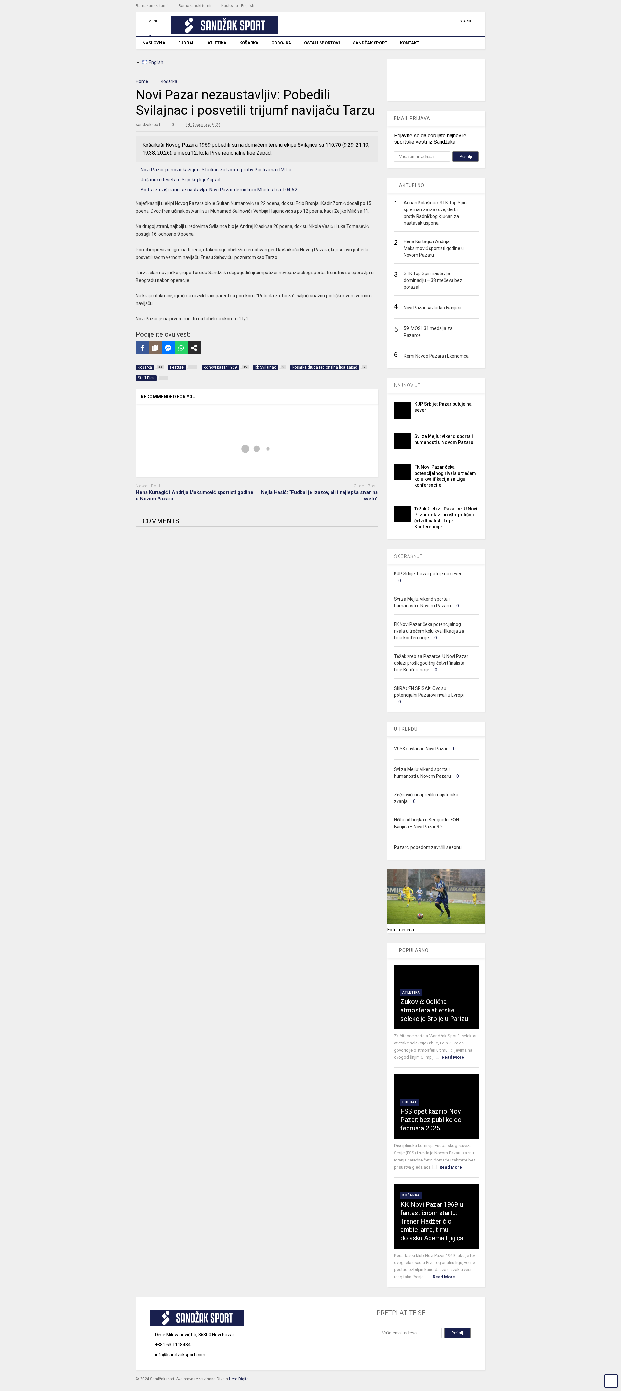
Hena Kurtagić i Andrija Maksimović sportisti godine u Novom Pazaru (194, 495)
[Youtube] (432, 21)
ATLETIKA (216, 42)
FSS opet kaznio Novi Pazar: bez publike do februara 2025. (431, 1119)
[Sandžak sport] (221, 31)
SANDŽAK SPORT (370, 42)
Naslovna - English (237, 6)
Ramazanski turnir (152, 6)
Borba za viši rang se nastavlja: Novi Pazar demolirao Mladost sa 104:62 (219, 189)
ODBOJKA (281, 42)
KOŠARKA (248, 42)
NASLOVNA (153, 42)
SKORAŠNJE (408, 556)
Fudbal (409, 1102)
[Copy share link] (155, 347)
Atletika (411, 992)
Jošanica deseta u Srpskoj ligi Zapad (181, 179)
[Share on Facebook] (142, 347)
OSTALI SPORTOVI (322, 42)
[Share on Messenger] (168, 347)
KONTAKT (409, 42)
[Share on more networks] (194, 347)
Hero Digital (239, 1379)
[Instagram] (442, 21)
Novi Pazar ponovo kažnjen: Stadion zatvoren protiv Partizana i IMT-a (216, 169)
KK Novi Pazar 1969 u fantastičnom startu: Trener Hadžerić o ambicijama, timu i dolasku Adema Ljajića (431, 1221)
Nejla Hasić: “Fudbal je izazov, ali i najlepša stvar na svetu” (319, 495)
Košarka (411, 1195)
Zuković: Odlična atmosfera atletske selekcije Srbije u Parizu (434, 1010)
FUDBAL (186, 42)
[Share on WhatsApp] (181, 347)
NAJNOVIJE (407, 385)
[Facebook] (452, 21)
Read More (453, 1057)
